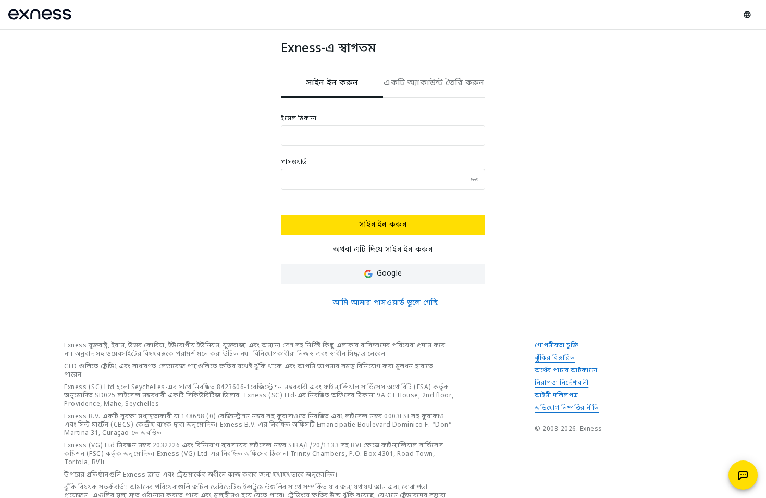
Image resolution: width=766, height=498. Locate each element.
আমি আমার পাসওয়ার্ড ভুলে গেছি (385, 303)
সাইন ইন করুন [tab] (332, 83)
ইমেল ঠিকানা (299, 119)
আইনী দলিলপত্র (556, 396)
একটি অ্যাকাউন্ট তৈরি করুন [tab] (434, 83)
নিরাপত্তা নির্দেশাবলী (561, 383)
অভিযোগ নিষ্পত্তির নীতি (567, 408)
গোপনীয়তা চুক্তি (556, 346)
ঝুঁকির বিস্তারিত (555, 358)
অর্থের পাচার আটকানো (566, 371)
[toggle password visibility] (474, 179)
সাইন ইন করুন (383, 225)
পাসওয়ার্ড (294, 162)
